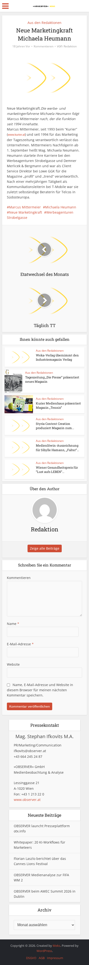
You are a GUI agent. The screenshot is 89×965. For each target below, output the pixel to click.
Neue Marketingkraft (25, 212)
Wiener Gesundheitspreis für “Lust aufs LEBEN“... (57, 469)
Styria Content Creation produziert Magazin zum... (55, 426)
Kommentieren (43, 46)
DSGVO (31, 958)
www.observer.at (27, 799)
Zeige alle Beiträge (44, 548)
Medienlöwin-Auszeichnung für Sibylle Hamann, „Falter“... (57, 447)
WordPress (44, 951)
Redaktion (70, 46)
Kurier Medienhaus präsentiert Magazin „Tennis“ (58, 405)
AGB (42, 958)
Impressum (55, 958)
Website (13, 664)
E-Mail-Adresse (20, 644)
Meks (56, 945)
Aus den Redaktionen (44, 22)
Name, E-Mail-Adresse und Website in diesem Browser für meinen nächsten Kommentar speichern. (40, 689)
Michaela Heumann (60, 207)
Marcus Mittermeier (25, 207)
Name (13, 623)
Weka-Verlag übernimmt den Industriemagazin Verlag (57, 357)
